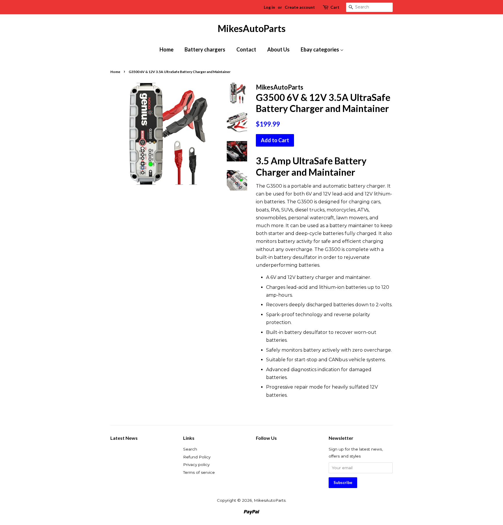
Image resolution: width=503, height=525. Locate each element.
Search (190, 449)
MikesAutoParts (252, 28)
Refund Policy (196, 457)
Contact (246, 49)
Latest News (124, 438)
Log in (269, 7)
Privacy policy (196, 464)
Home (166, 49)
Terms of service (199, 472)
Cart (334, 7)
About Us (278, 49)
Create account (300, 7)
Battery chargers (205, 49)
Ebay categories (320, 49)
